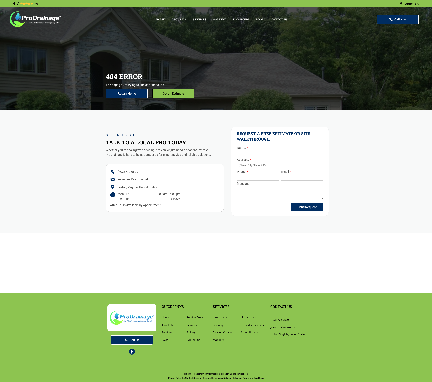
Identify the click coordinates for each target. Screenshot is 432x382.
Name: (241, 147)
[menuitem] (160, 19)
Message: (243, 183)
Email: (285, 171)
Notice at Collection (232, 378)
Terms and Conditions (253, 378)
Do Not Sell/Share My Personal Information (202, 378)
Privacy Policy (175, 378)
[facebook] (132, 352)
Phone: (241, 171)
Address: (243, 159)
